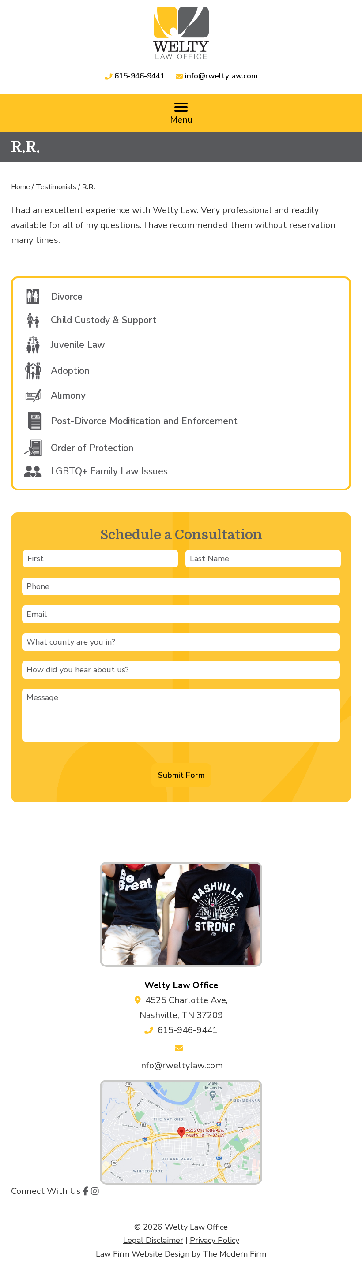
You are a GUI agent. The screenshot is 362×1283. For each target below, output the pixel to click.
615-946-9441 (139, 76)
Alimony (68, 395)
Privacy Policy (214, 1240)
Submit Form (181, 775)
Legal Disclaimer (153, 1240)
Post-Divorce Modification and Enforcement (144, 421)
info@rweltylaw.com (221, 76)
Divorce (67, 297)
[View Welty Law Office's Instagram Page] (95, 1191)
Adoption (70, 371)
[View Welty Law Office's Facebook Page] (86, 1191)
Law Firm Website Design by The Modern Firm (181, 1254)
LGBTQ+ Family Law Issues (109, 471)
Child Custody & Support (103, 320)
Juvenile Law (78, 345)
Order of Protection (92, 448)
